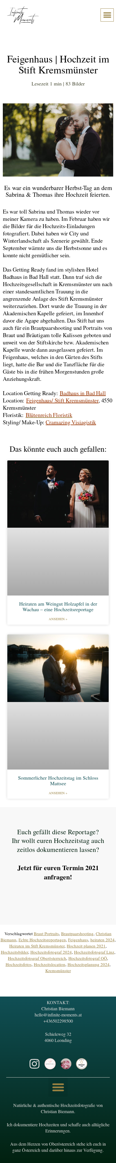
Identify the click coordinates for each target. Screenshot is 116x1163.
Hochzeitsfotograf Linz (94, 952)
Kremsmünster (58, 970)
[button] (107, 15)
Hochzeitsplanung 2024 (89, 964)
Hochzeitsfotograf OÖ (87, 958)
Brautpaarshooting (77, 933)
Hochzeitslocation (49, 964)
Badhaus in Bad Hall (83, 393)
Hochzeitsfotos (19, 964)
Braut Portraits (46, 933)
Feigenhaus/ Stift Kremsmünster (62, 400)
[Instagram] (34, 1064)
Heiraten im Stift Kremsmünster (36, 946)
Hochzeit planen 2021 (86, 946)
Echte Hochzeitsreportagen (42, 939)
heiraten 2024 (102, 939)
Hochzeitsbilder (14, 952)
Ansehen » (58, 619)
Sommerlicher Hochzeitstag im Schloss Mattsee (58, 780)
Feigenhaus (78, 939)
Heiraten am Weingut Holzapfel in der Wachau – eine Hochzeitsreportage (58, 606)
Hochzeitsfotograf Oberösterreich (37, 958)
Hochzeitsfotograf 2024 (51, 952)
